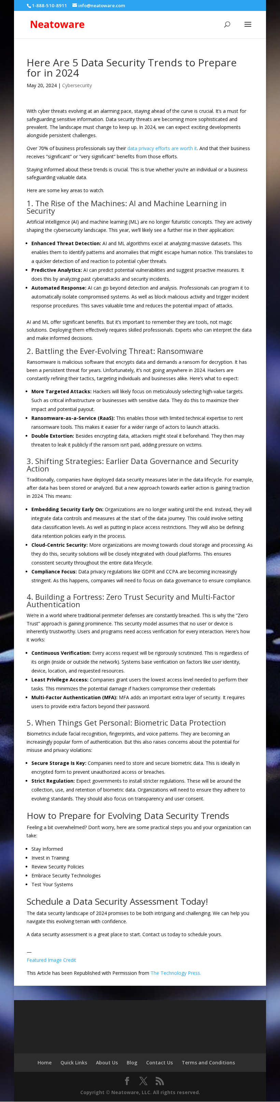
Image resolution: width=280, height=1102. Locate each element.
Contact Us (159, 1062)
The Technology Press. (176, 973)
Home (45, 1062)
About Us (107, 1062)
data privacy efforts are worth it (162, 148)
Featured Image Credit (51, 960)
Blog (132, 1062)
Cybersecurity (77, 85)
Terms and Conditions (208, 1062)
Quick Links (73, 1062)
